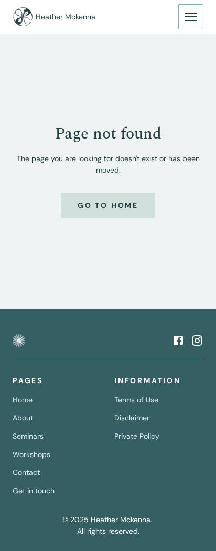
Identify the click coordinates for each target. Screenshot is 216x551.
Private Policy (136, 436)
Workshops (31, 454)
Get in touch (34, 490)
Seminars (28, 436)
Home (23, 400)
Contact (26, 472)
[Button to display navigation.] (190, 16)
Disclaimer (131, 417)
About (23, 417)
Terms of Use (136, 400)
